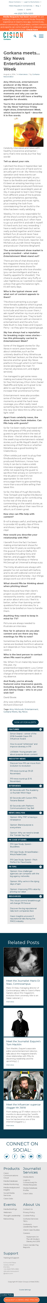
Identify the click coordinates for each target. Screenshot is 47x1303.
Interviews (23, 74)
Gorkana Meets (10, 712)
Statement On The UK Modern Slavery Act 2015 (33, 1239)
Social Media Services (9, 1194)
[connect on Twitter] (6, 1156)
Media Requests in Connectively (21, 6)
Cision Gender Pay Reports (31, 1246)
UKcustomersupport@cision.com (11, 1272)
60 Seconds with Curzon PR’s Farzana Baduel (23, 799)
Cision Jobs (8, 1199)
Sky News (22, 712)
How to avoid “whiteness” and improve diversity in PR (23, 745)
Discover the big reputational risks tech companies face (23, 909)
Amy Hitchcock (17, 709)
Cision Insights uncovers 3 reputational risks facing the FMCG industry (22, 918)
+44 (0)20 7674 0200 (23, 13)
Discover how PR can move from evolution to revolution (25, 764)
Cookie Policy (29, 1216)
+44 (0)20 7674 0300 (11, 1269)
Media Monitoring (11, 1184)
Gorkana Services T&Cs (30, 1220)
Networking (9, 1219)
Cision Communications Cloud (11, 1175)
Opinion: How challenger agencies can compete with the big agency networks (24, 873)
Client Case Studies (31, 1230)
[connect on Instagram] (39, 1156)
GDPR (28, 10)
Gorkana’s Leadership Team (30, 1225)
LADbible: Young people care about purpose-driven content (23, 753)
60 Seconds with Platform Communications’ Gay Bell (22, 807)
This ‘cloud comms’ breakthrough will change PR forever (25, 901)
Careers (20, 10)
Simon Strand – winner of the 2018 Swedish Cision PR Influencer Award (23, 736)
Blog (37, 6)
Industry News (17, 759)
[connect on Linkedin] (23, 1156)
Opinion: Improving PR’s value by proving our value (25, 890)
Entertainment (31, 709)
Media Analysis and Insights (11, 1188)
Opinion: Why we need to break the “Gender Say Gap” (24, 834)
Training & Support (11, 1258)
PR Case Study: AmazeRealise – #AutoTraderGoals (24, 853)
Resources (15, 896)
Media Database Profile (30, 1189)
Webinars (7, 1212)
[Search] (33, 36)
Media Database (11, 1181)
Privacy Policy (29, 1212)
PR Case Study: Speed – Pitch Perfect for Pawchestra (23, 861)
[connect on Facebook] (14, 1156)
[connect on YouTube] (31, 1156)
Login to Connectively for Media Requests (30, 1182)
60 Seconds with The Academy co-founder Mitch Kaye (24, 791)
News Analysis (17, 813)
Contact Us (28, 1209)
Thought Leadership (12, 1216)
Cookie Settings (25, 1290)
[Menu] (39, 36)
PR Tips (12, 867)
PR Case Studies (18, 840)
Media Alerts (28, 1177)
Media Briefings (10, 1209)
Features (14, 729)
